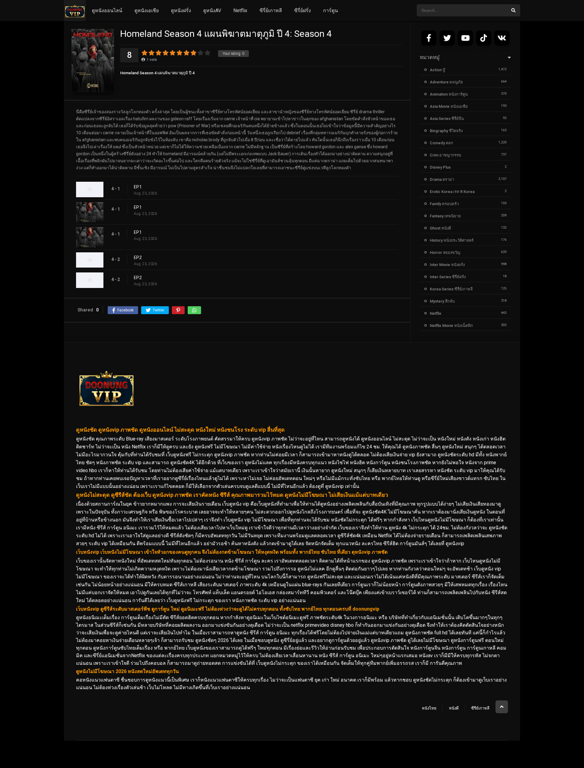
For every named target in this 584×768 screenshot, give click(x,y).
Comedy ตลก (441, 143)
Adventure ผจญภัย (446, 82)
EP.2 (138, 257)
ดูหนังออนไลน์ (107, 10)
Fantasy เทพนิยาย (445, 216)
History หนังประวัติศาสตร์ (452, 240)
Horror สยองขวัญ (445, 252)
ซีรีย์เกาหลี (480, 708)
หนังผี (454, 708)
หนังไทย (429, 708)
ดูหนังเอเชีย (146, 10)
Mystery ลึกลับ (442, 301)
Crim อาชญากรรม (445, 155)
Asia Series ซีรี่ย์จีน (447, 118)
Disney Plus (440, 167)
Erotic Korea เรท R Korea (452, 191)
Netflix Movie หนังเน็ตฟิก (451, 325)
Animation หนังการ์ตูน (449, 94)
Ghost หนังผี (440, 228)
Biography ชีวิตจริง (446, 130)
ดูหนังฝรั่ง (181, 10)
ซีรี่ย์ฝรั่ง (302, 10)
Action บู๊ (437, 70)
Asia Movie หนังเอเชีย (449, 106)
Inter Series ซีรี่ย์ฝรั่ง (448, 277)
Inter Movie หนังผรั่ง (447, 264)
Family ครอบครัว (444, 204)
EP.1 (138, 186)
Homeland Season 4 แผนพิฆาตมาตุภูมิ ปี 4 (157, 73)
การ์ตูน (330, 10)
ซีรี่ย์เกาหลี (270, 10)
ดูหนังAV (212, 10)
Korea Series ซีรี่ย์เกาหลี (451, 289)
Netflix (240, 10)
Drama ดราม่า (442, 179)
